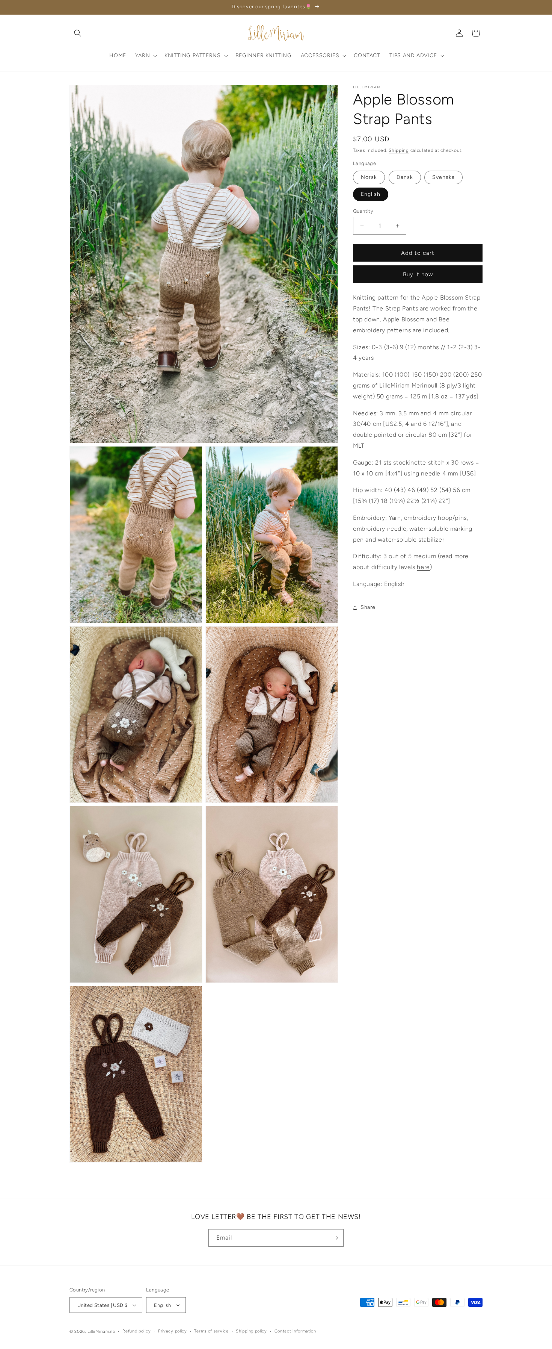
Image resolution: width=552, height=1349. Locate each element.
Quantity (363, 211)
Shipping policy (251, 1331)
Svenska (443, 177)
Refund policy (136, 1331)
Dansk (405, 177)
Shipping (399, 150)
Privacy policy (172, 1331)
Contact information (295, 1331)
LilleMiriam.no (101, 1331)
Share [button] (368, 607)
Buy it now (418, 274)
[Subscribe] (335, 1238)
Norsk (369, 177)
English (370, 194)
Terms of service (211, 1331)
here (423, 567)
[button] (77, 33)
